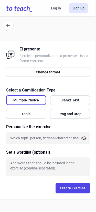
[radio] (26, 100)
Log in (56, 8)
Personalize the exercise (28, 126)
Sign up (78, 8)
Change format (48, 72)
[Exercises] (8, 25)
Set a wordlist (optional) (28, 152)
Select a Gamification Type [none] (31, 90)
